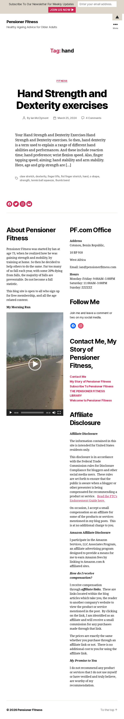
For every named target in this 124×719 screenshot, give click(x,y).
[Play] (10, 412)
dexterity (41, 176)
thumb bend (62, 180)
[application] (34, 364)
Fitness (62, 81)
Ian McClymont (40, 118)
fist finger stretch (71, 176)
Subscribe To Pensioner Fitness (91, 386)
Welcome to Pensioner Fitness (91, 400)
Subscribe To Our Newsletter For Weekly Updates (41, 4)
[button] (34, 364)
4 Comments (93, 118)
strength (25, 180)
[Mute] (54, 412)
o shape (94, 176)
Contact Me (78, 376)
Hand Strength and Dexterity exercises (62, 99)
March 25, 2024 (67, 118)
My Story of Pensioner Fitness (90, 381)
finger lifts (54, 176)
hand (85, 176)
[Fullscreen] (59, 412)
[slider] (32, 412)
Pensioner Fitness (22, 22)
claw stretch (27, 176)
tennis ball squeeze (42, 180)
